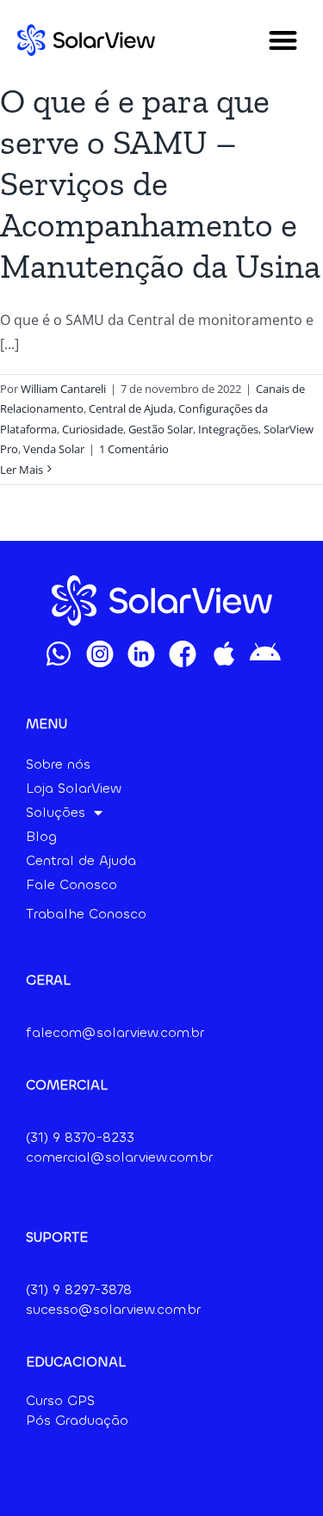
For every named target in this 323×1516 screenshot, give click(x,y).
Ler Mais (21, 469)
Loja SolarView (73, 788)
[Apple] (224, 653)
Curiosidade (92, 429)
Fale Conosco (71, 884)
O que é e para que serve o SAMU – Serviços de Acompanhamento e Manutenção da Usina (160, 183)
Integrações (228, 429)
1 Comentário (134, 449)
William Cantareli (63, 388)
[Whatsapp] (58, 653)
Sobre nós (58, 764)
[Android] (265, 653)
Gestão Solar (160, 429)
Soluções (55, 812)
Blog (41, 836)
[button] (284, 40)
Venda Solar (53, 449)
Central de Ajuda (131, 408)
